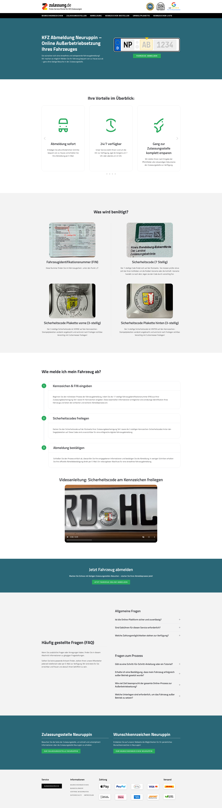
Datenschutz (76, 795)
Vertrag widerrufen (79, 792)
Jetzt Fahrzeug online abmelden (111, 582)
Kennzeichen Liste (162, 15)
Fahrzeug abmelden (146, 56)
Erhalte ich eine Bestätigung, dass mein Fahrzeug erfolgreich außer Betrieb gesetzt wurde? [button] (144, 673)
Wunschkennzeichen (52, 15)
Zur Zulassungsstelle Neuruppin (61, 751)
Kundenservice (51, 786)
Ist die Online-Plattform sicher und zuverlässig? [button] (138, 619)
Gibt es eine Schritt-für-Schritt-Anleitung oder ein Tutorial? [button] (144, 664)
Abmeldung (96, 15)
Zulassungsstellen (76, 15)
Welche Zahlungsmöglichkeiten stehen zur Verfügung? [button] (142, 635)
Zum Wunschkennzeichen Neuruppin (134, 751)
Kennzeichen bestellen (117, 15)
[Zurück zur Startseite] (62, 6)
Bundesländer (76, 788)
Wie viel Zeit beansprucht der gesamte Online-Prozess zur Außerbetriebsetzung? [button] (143, 685)
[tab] (106, 173)
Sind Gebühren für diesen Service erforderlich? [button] (137, 627)
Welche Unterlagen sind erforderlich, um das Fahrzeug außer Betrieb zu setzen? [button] (145, 696)
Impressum (89, 795)
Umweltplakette (141, 15)
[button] (45, 138)
